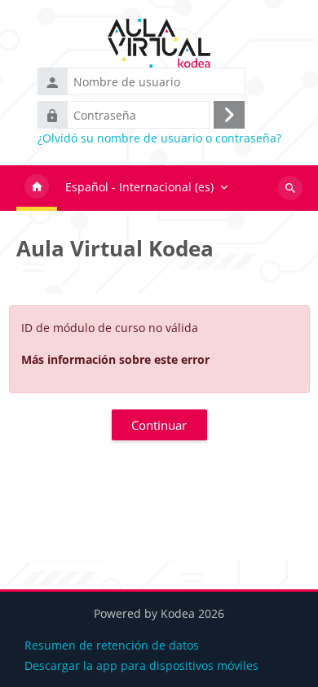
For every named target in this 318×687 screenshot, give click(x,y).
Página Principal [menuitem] (36, 188)
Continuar (159, 425)
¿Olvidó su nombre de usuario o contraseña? (159, 138)
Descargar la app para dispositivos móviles (141, 665)
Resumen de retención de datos (111, 645)
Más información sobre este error (115, 359)
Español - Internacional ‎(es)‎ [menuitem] (139, 187)
